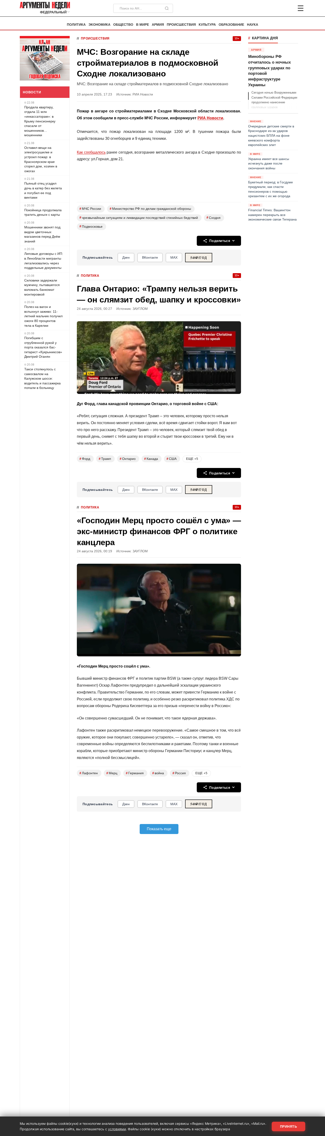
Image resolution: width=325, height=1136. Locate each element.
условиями (117, 1129)
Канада (151, 459)
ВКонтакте (150, 257)
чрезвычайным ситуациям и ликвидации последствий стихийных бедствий (138, 217)
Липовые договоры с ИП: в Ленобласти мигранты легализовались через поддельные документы (43, 261)
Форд (84, 459)
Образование (231, 24)
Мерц (111, 773)
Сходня (214, 217)
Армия (158, 24)
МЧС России (90, 209)
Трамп (105, 459)
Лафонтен (88, 773)
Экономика (99, 24)
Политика (76, 24)
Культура (207, 24)
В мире (142, 24)
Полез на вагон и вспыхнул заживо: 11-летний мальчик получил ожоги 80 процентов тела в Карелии (43, 316)
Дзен (126, 257)
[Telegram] (276, 8)
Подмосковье (91, 226)
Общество (123, 24)
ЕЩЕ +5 (192, 459)
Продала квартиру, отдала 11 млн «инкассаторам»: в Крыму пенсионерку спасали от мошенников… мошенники (39, 121)
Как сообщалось (91, 152)
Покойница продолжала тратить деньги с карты (43, 212)
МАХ (173, 257)
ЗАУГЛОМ (140, 309)
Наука (252, 24)
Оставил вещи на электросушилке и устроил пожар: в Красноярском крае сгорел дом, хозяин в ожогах (40, 159)
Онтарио (128, 459)
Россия (179, 773)
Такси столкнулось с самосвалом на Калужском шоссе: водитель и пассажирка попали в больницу (42, 378)
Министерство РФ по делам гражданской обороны (150, 209)
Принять (288, 1126)
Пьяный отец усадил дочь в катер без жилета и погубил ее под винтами (43, 190)
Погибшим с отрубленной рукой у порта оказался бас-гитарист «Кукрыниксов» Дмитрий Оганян (43, 347)
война (158, 773)
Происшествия (181, 24)
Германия (135, 773)
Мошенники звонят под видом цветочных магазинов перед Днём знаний (42, 234)
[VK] (287, 8)
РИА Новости (210, 118)
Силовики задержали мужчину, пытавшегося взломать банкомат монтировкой (42, 287)
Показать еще (159, 829)
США (172, 459)
